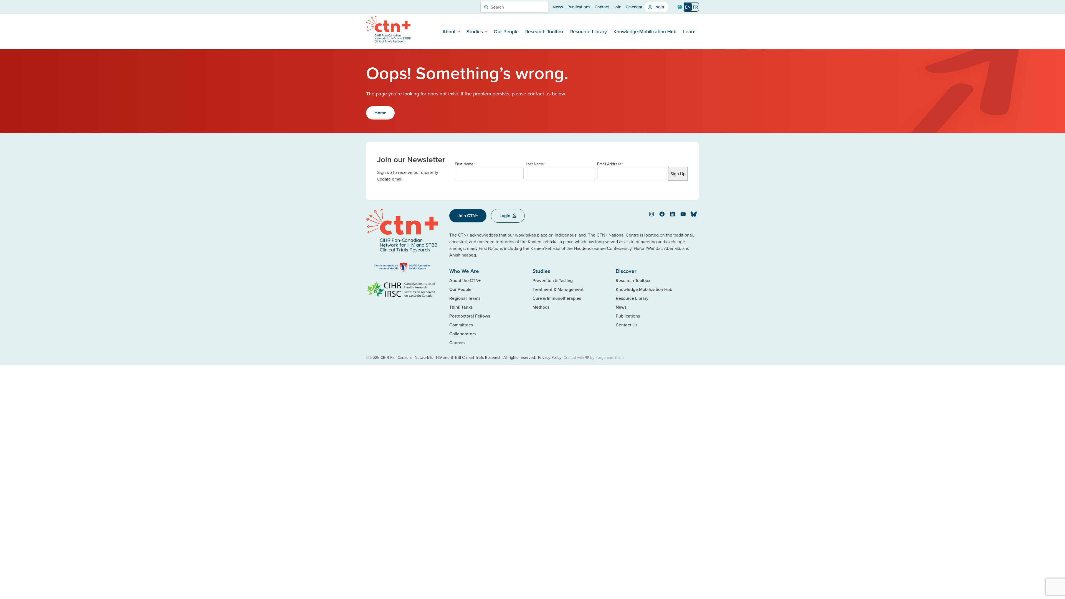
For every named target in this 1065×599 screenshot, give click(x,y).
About (449, 31)
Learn (689, 31)
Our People (506, 31)
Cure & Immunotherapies (556, 298)
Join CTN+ (468, 215)
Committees (461, 325)
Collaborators (462, 334)
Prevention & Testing (552, 280)
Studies (474, 31)
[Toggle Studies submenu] (486, 31)
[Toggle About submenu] (459, 31)
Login (658, 7)
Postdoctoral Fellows (469, 316)
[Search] (486, 7)
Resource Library (588, 31)
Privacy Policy (549, 357)
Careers (457, 342)
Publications (578, 7)
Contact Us (626, 325)
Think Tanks (461, 307)
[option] (695, 7)
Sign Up (678, 174)
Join (617, 7)
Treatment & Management (558, 289)
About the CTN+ (465, 280)
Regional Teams (464, 298)
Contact (602, 7)
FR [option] (695, 7)
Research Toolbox (544, 31)
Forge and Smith (609, 357)
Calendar (634, 7)
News (558, 7)
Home (380, 113)
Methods (540, 307)
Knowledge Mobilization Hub (644, 31)
